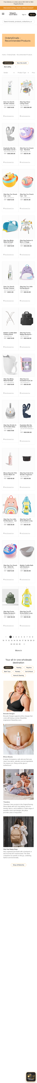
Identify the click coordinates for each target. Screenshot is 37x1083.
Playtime (29, 667)
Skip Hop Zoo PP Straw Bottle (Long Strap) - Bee (26, 520)
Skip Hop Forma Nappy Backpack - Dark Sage (10, 613)
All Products (8, 63)
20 (31, 640)
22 (11, 644)
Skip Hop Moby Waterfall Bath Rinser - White (9, 380)
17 (22, 640)
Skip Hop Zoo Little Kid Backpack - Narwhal (26, 288)
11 (6, 640)
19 (28, 640)
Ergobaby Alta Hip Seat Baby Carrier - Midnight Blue (26, 426)
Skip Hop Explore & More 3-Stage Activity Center (26, 242)
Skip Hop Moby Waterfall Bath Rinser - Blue (9, 242)
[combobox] (18, 21)
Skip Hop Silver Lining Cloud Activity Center (25, 103)
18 (25, 640)
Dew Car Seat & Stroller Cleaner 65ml (9, 288)
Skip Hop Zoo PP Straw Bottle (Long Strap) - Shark (26, 613)
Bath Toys (7, 671)
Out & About (29, 671)
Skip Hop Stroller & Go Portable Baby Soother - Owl (10, 426)
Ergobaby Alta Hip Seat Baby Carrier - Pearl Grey (10, 149)
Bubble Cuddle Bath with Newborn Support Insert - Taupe (26, 567)
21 (33, 640)
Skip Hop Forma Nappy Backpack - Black (26, 334)
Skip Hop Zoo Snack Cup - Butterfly (10, 566)
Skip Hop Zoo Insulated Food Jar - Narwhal (26, 380)
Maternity (8, 667)
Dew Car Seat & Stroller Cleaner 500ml (9, 103)
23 (14, 644)
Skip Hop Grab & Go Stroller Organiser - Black (26, 474)
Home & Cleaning (18, 675)
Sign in (24, 14)
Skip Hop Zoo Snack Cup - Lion (10, 195)
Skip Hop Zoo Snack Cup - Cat (26, 195)
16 (20, 640)
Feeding (18, 667)
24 (17, 644)
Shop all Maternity (18, 865)
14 (14, 640)
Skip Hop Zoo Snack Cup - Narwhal (26, 149)
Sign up (32, 14)
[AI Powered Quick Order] (31, 1076)
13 (11, 640)
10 (3, 640)
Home (4, 54)
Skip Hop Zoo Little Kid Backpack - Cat (10, 520)
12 (9, 640)
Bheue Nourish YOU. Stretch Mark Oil (10, 473)
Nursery (17, 671)
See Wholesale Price (9, 116)
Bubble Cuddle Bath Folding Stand (10, 333)
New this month (22, 63)
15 (17, 640)
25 (19, 644)
